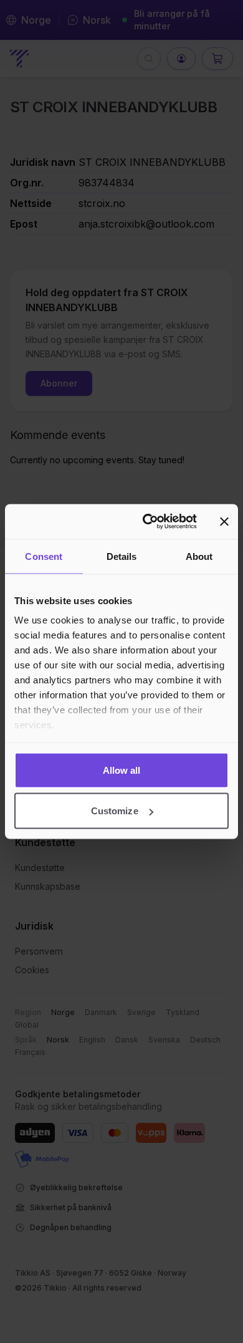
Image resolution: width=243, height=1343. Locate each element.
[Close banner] (224, 521)
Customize (114, 811)
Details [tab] (122, 556)
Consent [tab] (43, 556)
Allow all (122, 769)
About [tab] (199, 556)
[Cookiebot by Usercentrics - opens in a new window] (147, 522)
